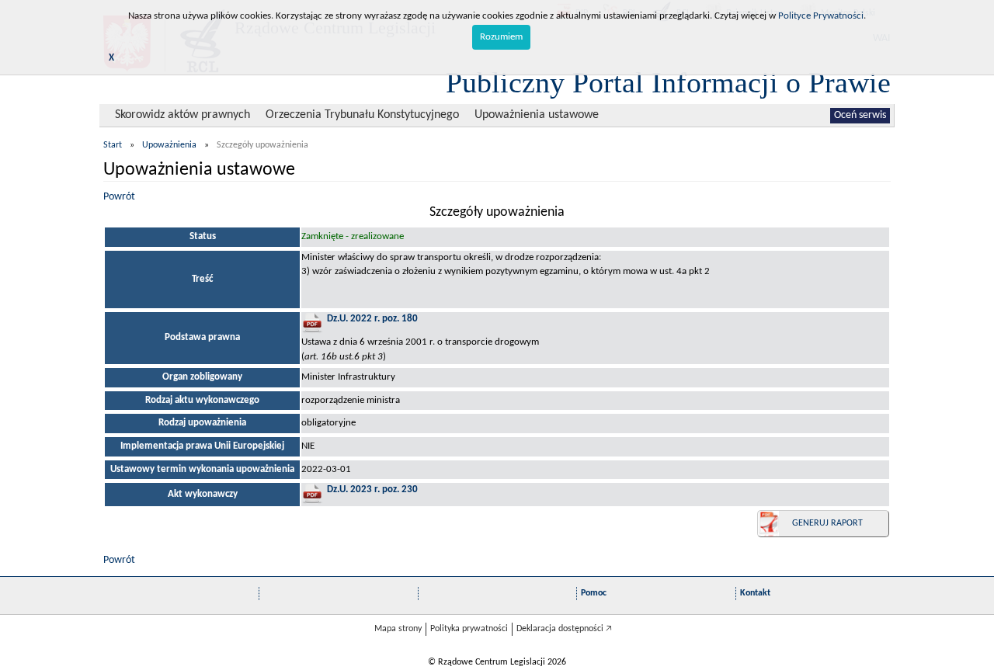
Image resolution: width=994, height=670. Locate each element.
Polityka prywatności (469, 629)
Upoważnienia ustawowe (536, 115)
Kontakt (755, 593)
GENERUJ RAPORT (827, 523)
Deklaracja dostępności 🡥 (564, 629)
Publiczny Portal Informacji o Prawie (668, 82)
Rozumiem (501, 37)
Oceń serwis (860, 115)
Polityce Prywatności (821, 16)
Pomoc (593, 593)
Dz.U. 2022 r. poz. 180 (372, 319)
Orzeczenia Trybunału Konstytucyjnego (362, 115)
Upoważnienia (169, 145)
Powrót (119, 197)
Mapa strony (398, 629)
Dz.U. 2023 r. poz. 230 (372, 489)
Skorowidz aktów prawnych (182, 115)
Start (112, 145)
